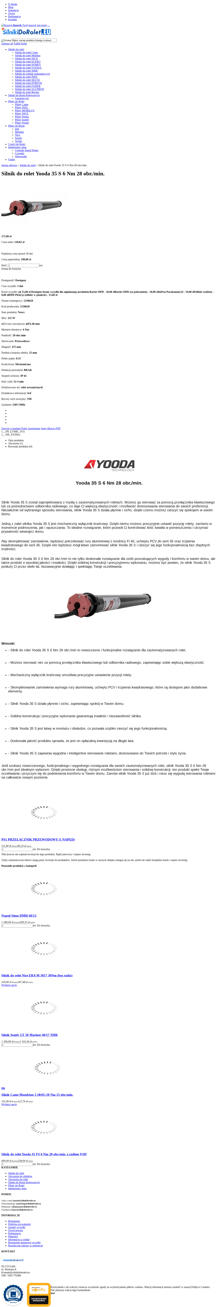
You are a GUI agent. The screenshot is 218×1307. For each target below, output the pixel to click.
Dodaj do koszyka (11, 268)
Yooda (18, 141)
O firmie (12, 4)
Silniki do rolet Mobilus (27, 55)
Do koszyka (43, 849)
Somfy (18, 138)
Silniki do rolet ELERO (28, 61)
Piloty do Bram (16, 125)
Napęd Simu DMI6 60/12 (18, 915)
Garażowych (22, 98)
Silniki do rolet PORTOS (28, 83)
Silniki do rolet (16, 49)
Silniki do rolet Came (26, 52)
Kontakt (12, 19)
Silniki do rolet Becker (27, 92)
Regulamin (14, 1221)
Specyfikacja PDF (51, 428)
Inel (17, 128)
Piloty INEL (21, 107)
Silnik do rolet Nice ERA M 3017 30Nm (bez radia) (36, 975)
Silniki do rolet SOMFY (28, 64)
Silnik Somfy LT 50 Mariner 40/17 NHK (29, 1035)
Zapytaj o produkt (11, 428)
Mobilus (19, 131)
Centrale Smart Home (26, 150)
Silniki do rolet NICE (26, 58)
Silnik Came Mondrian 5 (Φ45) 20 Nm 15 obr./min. (37, 1094)
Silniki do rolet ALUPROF (29, 89)
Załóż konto (20, 43)
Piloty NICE (21, 113)
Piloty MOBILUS (24, 110)
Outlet (11, 159)
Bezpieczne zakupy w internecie (25, 1245)
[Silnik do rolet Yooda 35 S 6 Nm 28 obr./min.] (35, 230)
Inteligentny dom (17, 147)
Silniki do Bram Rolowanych (24, 95)
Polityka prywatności (19, 1224)
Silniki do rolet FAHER (28, 86)
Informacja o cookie (19, 1239)
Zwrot (11, 13)
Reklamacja (14, 16)
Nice (17, 135)
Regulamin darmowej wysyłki (24, 1242)
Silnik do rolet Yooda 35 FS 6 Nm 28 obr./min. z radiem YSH (44, 1154)
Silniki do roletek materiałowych (32, 73)
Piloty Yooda (22, 122)
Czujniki (19, 153)
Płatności (13, 1236)
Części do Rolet (16, 144)
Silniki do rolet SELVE (27, 80)
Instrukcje (13, 10)
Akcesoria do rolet (18, 1179)
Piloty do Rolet (16, 101)
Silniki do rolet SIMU (26, 70)
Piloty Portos (22, 116)
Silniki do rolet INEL (26, 76)
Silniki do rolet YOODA (28, 67)
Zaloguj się (7, 43)
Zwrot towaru (15, 1230)
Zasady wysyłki (16, 1227)
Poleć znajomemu (30, 428)
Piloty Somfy (22, 119)
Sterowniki (21, 156)
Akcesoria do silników (20, 1176)
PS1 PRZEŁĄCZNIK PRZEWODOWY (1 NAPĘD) (38, 839)
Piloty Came (21, 104)
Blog (10, 7)
